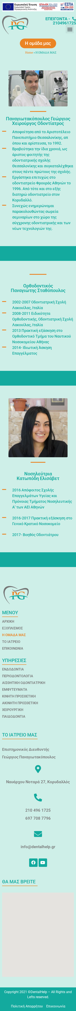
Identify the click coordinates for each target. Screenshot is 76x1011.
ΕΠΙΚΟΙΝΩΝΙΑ (12, 648)
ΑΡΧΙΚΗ (8, 621)
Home (29, 52)
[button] (70, 29)
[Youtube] (43, 862)
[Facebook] (33, 862)
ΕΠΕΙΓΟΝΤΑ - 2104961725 (60, 20)
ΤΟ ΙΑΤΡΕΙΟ (11, 642)
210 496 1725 (38, 810)
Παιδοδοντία (13, 717)
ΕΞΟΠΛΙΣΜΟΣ (12, 628)
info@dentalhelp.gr (38, 846)
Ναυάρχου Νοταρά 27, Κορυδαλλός (38, 781)
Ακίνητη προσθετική (20, 703)
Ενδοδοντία (13, 669)
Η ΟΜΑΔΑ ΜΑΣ (14, 635)
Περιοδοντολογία (17, 676)
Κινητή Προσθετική (19, 696)
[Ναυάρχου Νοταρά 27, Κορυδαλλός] (38, 769)
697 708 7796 (38, 818)
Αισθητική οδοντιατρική (23, 683)
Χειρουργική (12, 710)
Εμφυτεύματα (14, 690)
